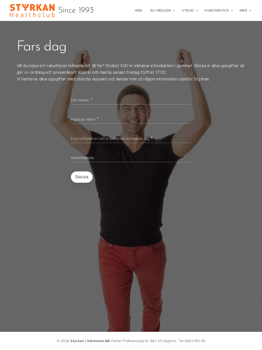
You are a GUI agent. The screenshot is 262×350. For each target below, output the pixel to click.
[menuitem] (140, 10)
